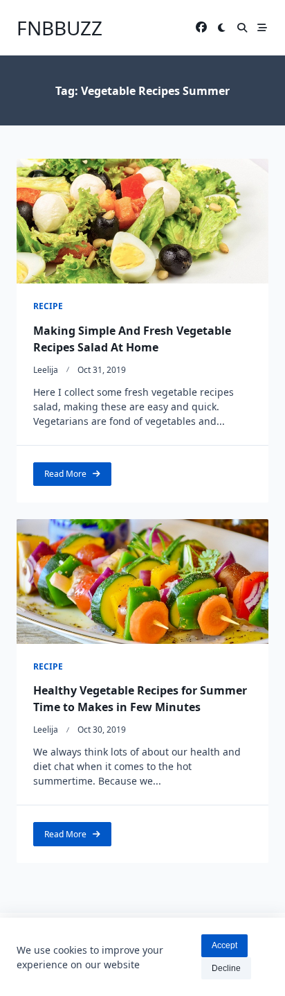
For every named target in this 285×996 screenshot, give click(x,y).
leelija (45, 370)
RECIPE (48, 306)
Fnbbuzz (59, 28)
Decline (226, 968)
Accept (224, 945)
